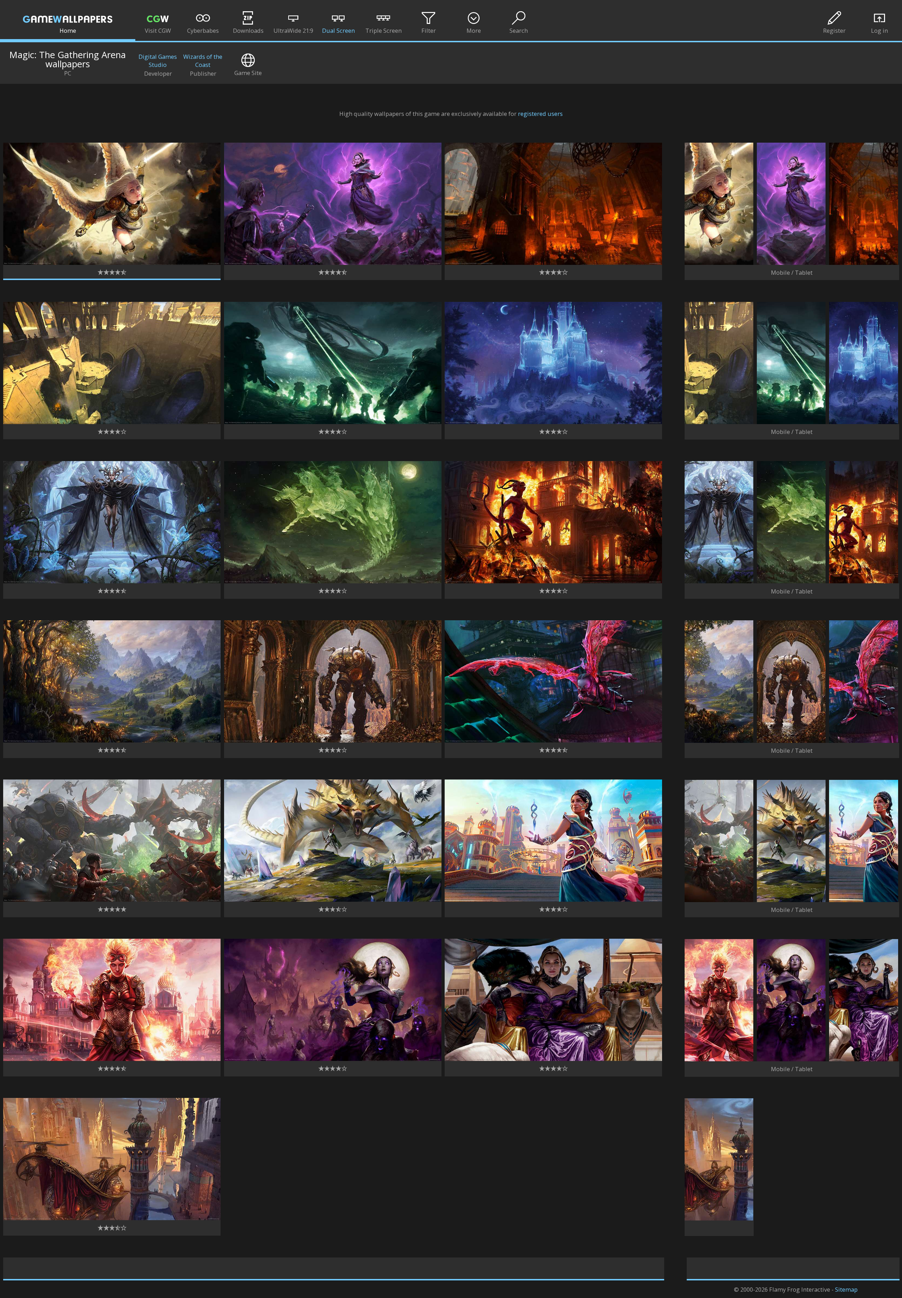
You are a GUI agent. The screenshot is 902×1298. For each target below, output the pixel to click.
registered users (540, 114)
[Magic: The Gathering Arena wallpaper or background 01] (112, 263)
